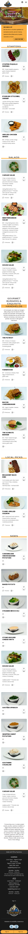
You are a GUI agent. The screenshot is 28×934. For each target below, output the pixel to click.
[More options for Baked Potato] (24, 587)
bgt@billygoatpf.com (14, 867)
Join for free (18, 39)
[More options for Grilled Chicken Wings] (24, 137)
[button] (14, 64)
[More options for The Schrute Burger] (24, 435)
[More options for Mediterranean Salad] (24, 220)
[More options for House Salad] (24, 267)
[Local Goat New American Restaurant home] (8, 3)
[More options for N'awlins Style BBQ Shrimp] (24, 99)
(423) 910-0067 (14, 887)
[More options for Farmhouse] (24, 372)
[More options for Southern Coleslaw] (24, 765)
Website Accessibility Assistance (14, 921)
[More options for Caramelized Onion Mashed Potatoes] (24, 556)
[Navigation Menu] (26, 2)
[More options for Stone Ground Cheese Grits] (24, 640)
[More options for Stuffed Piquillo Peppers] (24, 67)
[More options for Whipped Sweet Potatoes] (24, 737)
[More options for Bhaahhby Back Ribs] (24, 477)
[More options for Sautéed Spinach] (24, 710)
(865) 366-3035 (14, 865)
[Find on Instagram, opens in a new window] (15, 879)
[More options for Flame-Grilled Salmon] (24, 514)
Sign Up (20, 932)
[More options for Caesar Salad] (24, 178)
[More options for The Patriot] (24, 340)
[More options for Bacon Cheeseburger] (24, 405)
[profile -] (22, 2)
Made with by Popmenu (11, 852)
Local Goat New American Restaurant (14, 910)
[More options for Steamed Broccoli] (24, 613)
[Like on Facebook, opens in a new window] (13, 879)
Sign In (7, 932)
